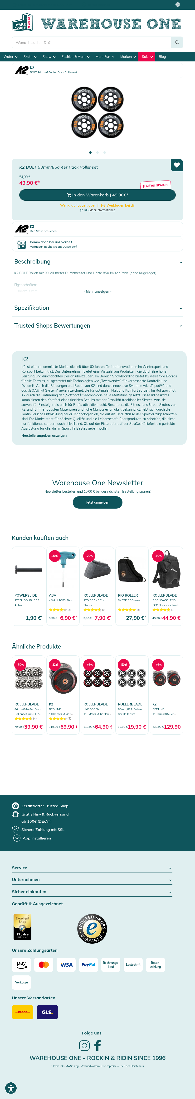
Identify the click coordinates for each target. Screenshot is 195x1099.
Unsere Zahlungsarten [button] (35, 950)
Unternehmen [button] (26, 879)
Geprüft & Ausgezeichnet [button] (37, 903)
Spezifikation (31, 307)
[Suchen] (177, 42)
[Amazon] (21, 965)
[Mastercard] (43, 965)
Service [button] (19, 867)
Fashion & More (74, 57)
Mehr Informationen (102, 210)
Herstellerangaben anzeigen (44, 435)
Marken (126, 57)
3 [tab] (104, 152)
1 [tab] (90, 152)
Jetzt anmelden (97, 502)
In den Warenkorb (99, 195)
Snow (47, 57)
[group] (40, 805)
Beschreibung (32, 261)
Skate (28, 57)
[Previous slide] (20, 116)
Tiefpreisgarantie (99, 4)
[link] (29, 586)
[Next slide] (174, 116)
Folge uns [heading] (92, 1033)
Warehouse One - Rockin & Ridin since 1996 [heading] (97, 1058)
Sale (146, 57)
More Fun (103, 57)
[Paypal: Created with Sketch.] (88, 965)
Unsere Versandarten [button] (33, 998)
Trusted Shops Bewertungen (52, 325)
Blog (162, 57)
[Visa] (66, 965)
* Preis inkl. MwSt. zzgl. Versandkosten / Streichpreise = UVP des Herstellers (97, 1066)
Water (9, 57)
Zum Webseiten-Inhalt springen (24, 2)
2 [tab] (97, 152)
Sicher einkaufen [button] (29, 891)
